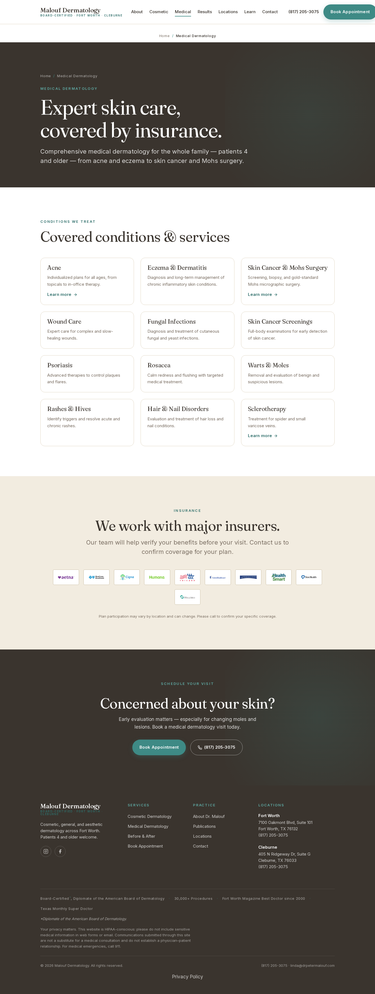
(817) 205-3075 (219, 747)
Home (164, 36)
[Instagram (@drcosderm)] (45, 851)
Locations (228, 11)
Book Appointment (159, 747)
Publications (204, 826)
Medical (183, 11)
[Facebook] (60, 851)
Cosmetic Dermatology (150, 816)
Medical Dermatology (148, 826)
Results (205, 11)
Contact (270, 11)
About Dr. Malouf (209, 816)
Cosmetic (158, 11)
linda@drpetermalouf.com (312, 965)
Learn (250, 11)
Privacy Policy (187, 976)
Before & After (141, 836)
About (137, 11)
